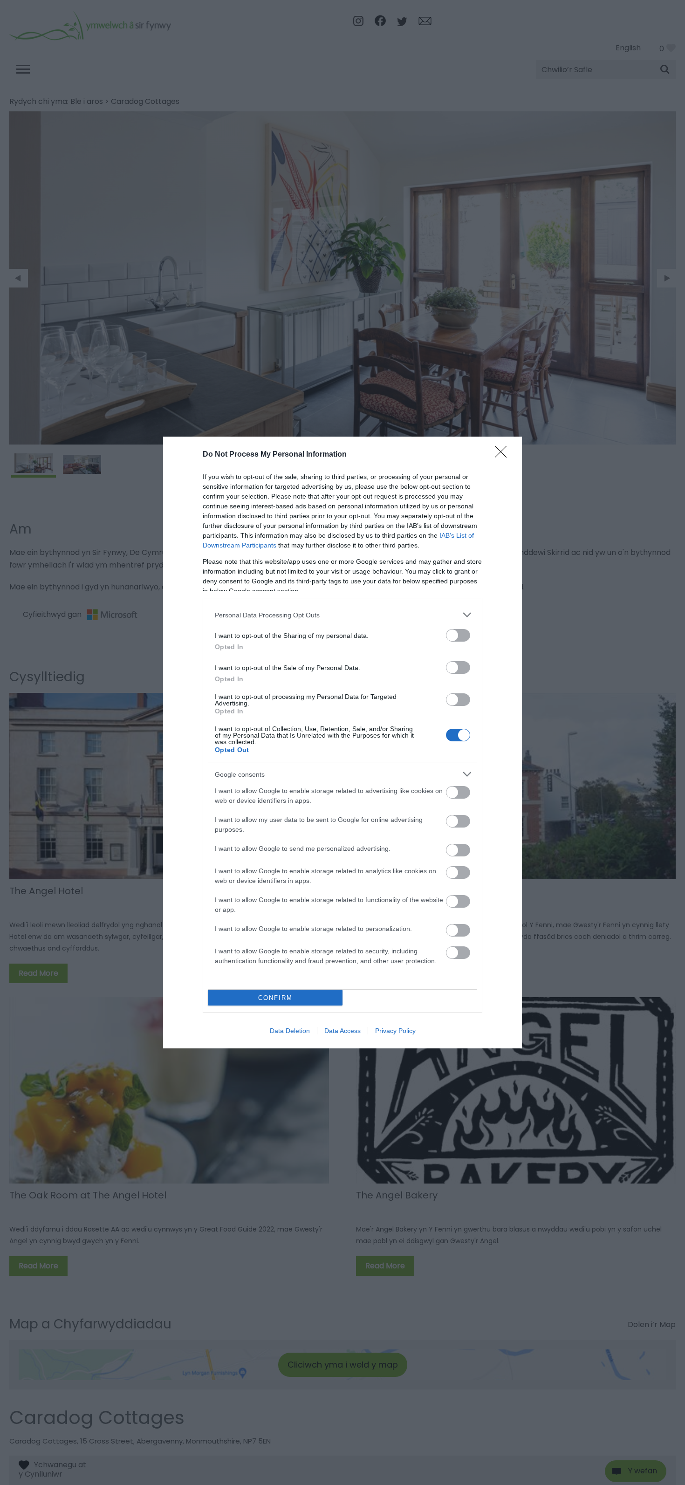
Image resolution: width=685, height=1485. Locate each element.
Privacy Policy (395, 1030)
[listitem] (342, 615)
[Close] (504, 455)
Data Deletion (290, 1030)
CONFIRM (275, 997)
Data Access (342, 1030)
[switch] (458, 635)
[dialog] (342, 742)
